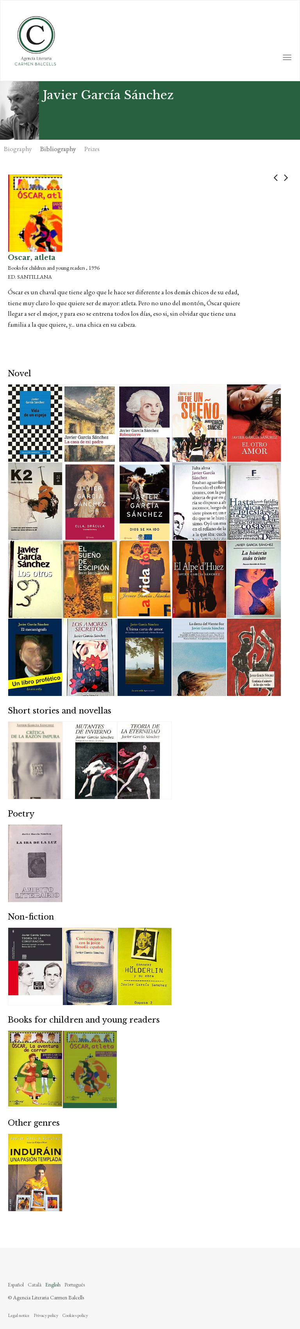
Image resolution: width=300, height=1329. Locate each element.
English (53, 1284)
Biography (18, 148)
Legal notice (19, 1315)
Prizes (92, 148)
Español (16, 1284)
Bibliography (58, 148)
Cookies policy (75, 1315)
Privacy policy (46, 1315)
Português (74, 1284)
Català (34, 1284)
